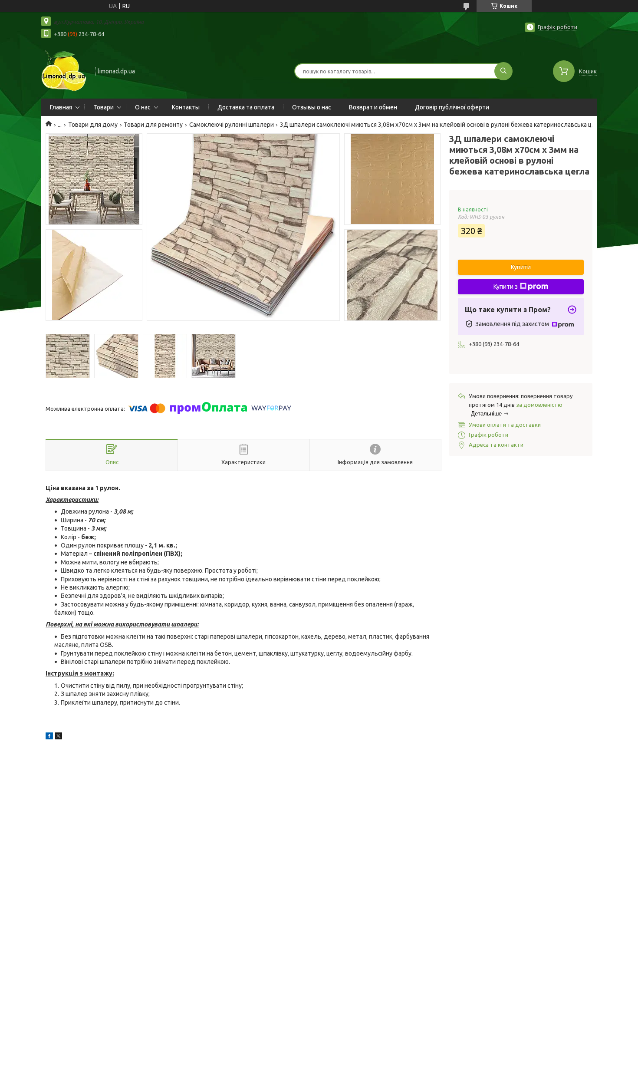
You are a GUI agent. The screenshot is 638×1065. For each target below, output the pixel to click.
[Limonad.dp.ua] (64, 70)
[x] (58, 737)
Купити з (505, 286)
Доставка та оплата (245, 107)
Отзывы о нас (311, 107)
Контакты (186, 107)
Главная (61, 107)
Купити (521, 267)
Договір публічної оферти (452, 107)
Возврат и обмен (373, 107)
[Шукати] (503, 71)
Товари (103, 107)
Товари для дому (93, 124)
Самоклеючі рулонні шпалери (231, 124)
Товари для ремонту (153, 124)
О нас (143, 107)
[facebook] (49, 737)
